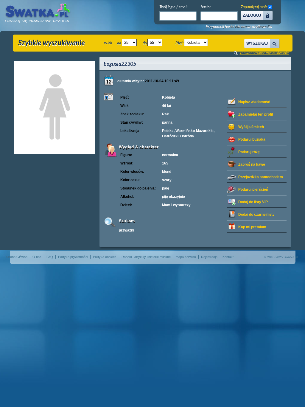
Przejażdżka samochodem (260, 177)
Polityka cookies (104, 257)
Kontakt (228, 257)
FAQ (49, 257)
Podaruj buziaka (251, 139)
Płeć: (179, 43)
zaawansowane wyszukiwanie (264, 53)
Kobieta (168, 97)
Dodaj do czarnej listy (256, 214)
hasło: (206, 6)
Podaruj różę (249, 152)
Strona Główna (16, 257)
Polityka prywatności (73, 257)
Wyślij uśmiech (251, 127)
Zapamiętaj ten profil (255, 114)
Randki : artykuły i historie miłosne (146, 257)
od (119, 43)
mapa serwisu (186, 257)
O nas (36, 257)
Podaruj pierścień (253, 189)
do (145, 43)
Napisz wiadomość (254, 102)
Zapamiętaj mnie (254, 6)
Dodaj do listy (253, 202)
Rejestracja (209, 257)
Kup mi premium (252, 227)
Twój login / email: (173, 6)
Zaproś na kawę (251, 164)
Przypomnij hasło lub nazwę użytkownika (239, 27)
